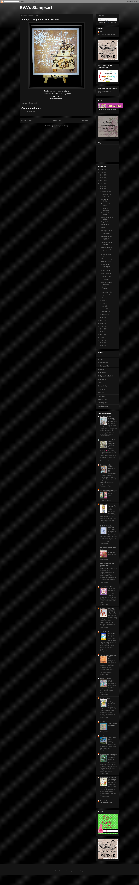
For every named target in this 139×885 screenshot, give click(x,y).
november (105, 194)
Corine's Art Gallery (106, 526)
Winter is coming (106, 259)
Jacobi (100, 383)
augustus (105, 295)
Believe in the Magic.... (105, 213)
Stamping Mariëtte (106, 416)
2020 (102, 186)
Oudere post (86, 120)
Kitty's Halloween (106, 222)
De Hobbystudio (103, 362)
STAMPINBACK (105, 698)
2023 (102, 178)
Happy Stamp (102, 372)
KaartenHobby (102, 386)
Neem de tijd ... (106, 224)
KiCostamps (101, 389)
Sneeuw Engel (106, 261)
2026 (102, 169)
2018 (102, 318)
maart (104, 309)
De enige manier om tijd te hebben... (106, 238)
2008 (102, 345)
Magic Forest (105, 270)
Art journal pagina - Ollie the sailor (111, 419)
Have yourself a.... (107, 247)
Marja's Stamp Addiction (108, 754)
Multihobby (101, 396)
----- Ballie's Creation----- (108, 490)
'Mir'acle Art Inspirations (108, 655)
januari (104, 314)
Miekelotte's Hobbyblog (108, 777)
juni (103, 300)
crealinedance (105, 736)
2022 (102, 180)
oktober (104, 197)
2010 (102, 340)
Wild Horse (111, 633)
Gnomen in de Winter (105, 204)
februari (104, 311)
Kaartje (110, 737)
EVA (101, 32)
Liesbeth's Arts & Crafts (108, 440)
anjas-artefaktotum (106, 587)
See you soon (112, 700)
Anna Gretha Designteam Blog (106, 801)
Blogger (82, 871)
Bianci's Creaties (105, 678)
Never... (103, 227)
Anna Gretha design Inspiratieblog (107, 564)
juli (103, 297)
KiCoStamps (104, 504)
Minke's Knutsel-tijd (107, 608)
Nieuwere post (26, 120)
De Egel (100, 359)
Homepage (57, 120)
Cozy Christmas (106, 273)
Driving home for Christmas (106, 283)
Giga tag (110, 506)
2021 (102, 183)
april (103, 306)
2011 (101, 337)
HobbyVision (102, 379)
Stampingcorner (103, 402)
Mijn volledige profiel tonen (106, 34)
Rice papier (111, 680)
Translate (113, 22)
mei (103, 303)
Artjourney (101, 356)
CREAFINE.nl (104, 632)
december (105, 191)
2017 (102, 320)
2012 (102, 334)
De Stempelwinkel (103, 366)
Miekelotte (101, 393)
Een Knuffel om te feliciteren (107, 218)
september (105, 292)
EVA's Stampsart (36, 7)
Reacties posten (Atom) (61, 126)
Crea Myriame (104, 722)
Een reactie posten (29, 111)
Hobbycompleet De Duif (105, 376)
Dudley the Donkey (104, 200)
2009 (102, 343)
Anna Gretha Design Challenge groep (104, 92)
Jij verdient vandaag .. (105, 287)
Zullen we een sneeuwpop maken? (105, 266)
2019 (102, 189)
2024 (102, 175)
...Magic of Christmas (105, 209)
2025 (102, 172)
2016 (102, 323)
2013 (102, 332)
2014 (102, 329)
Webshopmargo (103, 406)
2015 (102, 326)
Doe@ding (101, 369)
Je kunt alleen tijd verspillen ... (106, 243)
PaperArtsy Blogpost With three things (112, 443)
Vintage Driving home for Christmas (106, 277)
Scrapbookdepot (103, 399)
